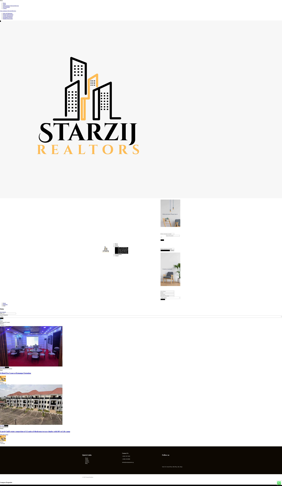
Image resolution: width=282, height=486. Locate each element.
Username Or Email (165, 232)
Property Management (8, 14)
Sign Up (162, 299)
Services (17, 5)
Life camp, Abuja (4, 434)
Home (4, 3)
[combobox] (170, 298)
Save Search (3, 312)
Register (166, 198)
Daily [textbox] (2, 316)
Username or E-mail (165, 247)
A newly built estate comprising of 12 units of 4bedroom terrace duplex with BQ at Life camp (35, 431)
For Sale (2, 425)
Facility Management (8, 16)
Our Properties (6, 7)
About (4, 4)
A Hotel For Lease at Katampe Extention (15, 373)
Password (163, 235)
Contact (5, 8)
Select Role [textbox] (163, 297)
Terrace (1, 428)
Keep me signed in (166, 237)
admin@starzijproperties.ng (128, 462)
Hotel (1, 370)
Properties (5, 304)
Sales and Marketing (7, 13)
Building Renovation (8, 18)
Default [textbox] (2, 325)
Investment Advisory (8, 17)
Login (162, 198)
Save (2, 318)
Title (1, 313)
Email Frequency (4, 315)
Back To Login (164, 251)
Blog (86, 463)
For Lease (2, 367)
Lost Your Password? (165, 238)
